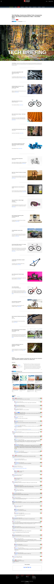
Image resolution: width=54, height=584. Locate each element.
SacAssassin (14, 556)
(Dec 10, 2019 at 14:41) (19, 556)
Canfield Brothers (22, 358)
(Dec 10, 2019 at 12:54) (22, 412)
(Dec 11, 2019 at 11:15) (20, 509)
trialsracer (16, 538)
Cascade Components (26, 358)
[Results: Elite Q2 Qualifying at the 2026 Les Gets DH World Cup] (15, 386)
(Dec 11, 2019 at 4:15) (18, 526)
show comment (29, 429)
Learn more (24, 77)
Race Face (13, 359)
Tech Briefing (18, 358)
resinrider (14, 493)
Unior (28, 359)
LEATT (30, 358)
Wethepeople (31, 359)
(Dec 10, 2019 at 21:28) (20, 429)
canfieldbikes (16, 462)
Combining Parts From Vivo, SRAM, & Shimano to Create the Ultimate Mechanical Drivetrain (30, 390)
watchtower (14, 501)
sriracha (14, 497)
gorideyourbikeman (17, 425)
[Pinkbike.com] (27, 1)
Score (13, 396)
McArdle (14, 526)
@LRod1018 (16, 510)
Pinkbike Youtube (34, 577)
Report (21, 371)
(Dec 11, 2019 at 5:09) (19, 489)
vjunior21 (16, 429)
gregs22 (16, 489)
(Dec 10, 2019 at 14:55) (19, 544)
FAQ (16, 576)
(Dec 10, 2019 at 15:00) (17, 521)
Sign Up (29, 567)
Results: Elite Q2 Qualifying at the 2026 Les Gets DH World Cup (15, 390)
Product (26, 576)
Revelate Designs (17, 359)
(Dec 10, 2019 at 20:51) (18, 493)
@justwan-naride (17, 463)
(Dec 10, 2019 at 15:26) (20, 485)
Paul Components (40, 358)
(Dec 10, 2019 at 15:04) (19, 478)
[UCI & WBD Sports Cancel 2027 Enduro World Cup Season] (23, 386)
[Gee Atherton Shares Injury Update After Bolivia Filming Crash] (15, 377)
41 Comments (24, 21)
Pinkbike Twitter (33, 576)
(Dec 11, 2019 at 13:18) (21, 462)
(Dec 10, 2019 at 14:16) (20, 474)
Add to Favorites (20, 21)
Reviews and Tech (14, 358)
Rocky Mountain (21, 359)
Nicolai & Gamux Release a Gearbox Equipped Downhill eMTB (38, 390)
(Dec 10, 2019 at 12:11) (19, 398)
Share (13, 21)
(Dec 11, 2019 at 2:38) (18, 501)
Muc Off (32, 358)
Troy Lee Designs (25, 359)
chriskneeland (17, 405)
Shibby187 (16, 444)
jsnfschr (14, 455)
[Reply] (15, 407)
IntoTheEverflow (15, 474)
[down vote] (41, 398)
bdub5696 (16, 485)
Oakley (34, 358)
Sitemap (17, 578)
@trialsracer (16, 548)
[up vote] (40, 398)
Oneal (36, 358)
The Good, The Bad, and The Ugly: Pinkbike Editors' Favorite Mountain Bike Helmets (38, 381)
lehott (16, 478)
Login (24, 567)
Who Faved (18, 396)
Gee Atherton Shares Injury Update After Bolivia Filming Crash (15, 381)
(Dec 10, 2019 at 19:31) (19, 455)
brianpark (16, 412)
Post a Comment (27, 564)
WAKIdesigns (17, 439)
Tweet (15, 21)
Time (15, 396)
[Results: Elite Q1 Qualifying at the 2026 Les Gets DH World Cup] (30, 377)
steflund (14, 398)
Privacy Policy (17, 577)
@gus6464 (16, 417)
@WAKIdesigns (17, 445)
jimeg (14, 521)
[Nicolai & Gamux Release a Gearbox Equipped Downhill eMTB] (38, 386)
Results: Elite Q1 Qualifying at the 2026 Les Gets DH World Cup (30, 381)
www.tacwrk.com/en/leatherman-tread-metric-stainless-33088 (19, 468)
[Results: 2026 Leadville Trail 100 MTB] (23, 377)
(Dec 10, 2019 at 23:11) (21, 439)
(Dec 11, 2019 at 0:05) (17, 497)
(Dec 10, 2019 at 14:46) (20, 538)
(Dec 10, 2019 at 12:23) (21, 405)
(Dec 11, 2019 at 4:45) (20, 444)
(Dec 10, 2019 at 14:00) (22, 425)
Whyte (33, 359)
